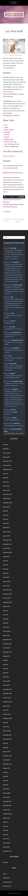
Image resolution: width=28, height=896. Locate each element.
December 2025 (7, 461)
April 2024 (6, 523)
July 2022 (5, 610)
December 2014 (7, 851)
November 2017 (7, 735)
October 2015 (6, 809)
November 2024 (7, 494)
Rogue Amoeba (9, 139)
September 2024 (7, 502)
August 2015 (6, 818)
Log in (4, 873)
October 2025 (6, 465)
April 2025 (5, 482)
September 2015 (7, 814)
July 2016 (5, 772)
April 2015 (5, 834)
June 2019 (5, 710)
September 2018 (7, 718)
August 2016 (6, 768)
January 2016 (6, 797)
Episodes (5, 862)
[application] (14, 196)
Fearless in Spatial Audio (11, 146)
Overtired (14, 14)
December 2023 (7, 540)
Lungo (6, 127)
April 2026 (6, 448)
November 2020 (7, 693)
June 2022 (5, 614)
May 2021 (5, 668)
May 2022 (5, 619)
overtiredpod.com (8, 180)
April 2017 (5, 747)
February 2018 (6, 731)
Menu (14, 3)
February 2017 (6, 751)
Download (6, 202)
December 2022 (7, 589)
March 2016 (6, 789)
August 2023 (6, 556)
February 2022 (7, 631)
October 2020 (7, 697)
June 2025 (5, 473)
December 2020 (7, 689)
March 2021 (6, 677)
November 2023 (7, 544)
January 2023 (6, 585)
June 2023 (5, 565)
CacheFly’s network (12, 168)
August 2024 (6, 507)
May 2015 (5, 830)
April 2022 (5, 623)
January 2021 (6, 685)
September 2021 (7, 652)
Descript (6, 134)
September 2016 (7, 764)
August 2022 (6, 606)
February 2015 (6, 843)
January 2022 (6, 635)
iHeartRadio (6, 207)
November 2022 (7, 594)
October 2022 (6, 598)
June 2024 (5, 515)
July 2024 (5, 511)
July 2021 (5, 660)
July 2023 (5, 560)
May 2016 (5, 780)
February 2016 (6, 793)
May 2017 (5, 743)
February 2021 (6, 681)
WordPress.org (7, 886)
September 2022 (7, 602)
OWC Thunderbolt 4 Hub (11, 144)
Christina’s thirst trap (10, 142)
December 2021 (7, 639)
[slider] (22, 196)
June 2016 (5, 776)
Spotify (21, 204)
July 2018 (5, 722)
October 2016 (6, 760)
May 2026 (5, 444)
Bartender (7, 132)
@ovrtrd (19, 189)
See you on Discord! (9, 156)
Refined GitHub (9, 130)
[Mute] (19, 197)
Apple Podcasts (13, 204)
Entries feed (6, 878)
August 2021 (6, 656)
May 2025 (5, 478)
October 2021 (6, 648)
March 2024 (6, 527)
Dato (5, 125)
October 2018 (6, 714)
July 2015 (5, 822)
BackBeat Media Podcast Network (13, 173)
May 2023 (5, 569)
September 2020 (7, 702)
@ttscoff (5, 187)
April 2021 (5, 672)
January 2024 (6, 536)
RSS (12, 207)
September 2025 (7, 469)
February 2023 (7, 581)
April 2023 (6, 573)
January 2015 (6, 847)
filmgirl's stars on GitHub (17, 433)
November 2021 (7, 643)
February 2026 (7, 453)
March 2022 (6, 627)
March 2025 (6, 486)
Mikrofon (7, 137)
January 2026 (6, 457)
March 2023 (6, 577)
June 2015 (5, 826)
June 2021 (5, 664)
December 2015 (7, 801)
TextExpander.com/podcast (11, 115)
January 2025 (6, 490)
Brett (20, 55)
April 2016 (5, 785)
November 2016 (7, 755)
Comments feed (7, 882)
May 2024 (5, 519)
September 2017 (7, 739)
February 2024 (7, 531)
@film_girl (21, 187)
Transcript (7, 211)
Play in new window (14, 199)
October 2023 (7, 548)
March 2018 (6, 726)
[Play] (5, 197)
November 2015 (7, 805)
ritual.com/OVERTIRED (10, 94)
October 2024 (7, 498)
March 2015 (6, 838)
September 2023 (7, 552)
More (15, 207)
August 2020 (6, 706)
